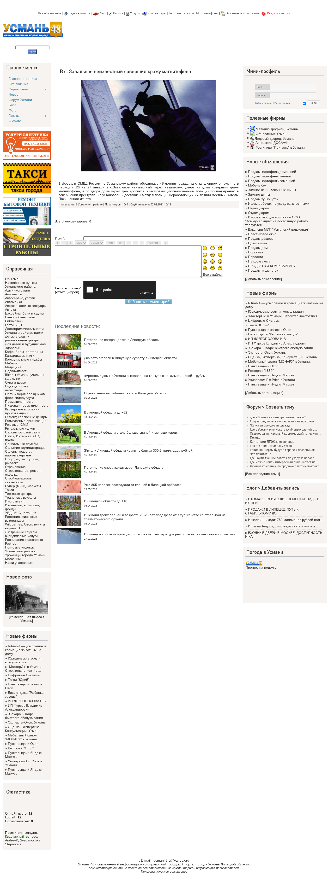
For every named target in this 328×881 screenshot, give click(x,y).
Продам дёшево (260, 238)
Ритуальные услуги (20, 428)
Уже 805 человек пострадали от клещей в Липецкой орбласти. (133, 485)
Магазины (13, 559)
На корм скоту (259, 261)
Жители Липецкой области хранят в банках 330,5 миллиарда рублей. (138, 450)
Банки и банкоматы (20, 317)
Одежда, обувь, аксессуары (17, 388)
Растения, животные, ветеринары (21, 518)
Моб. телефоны (207, 13)
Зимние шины (259, 194)
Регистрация (282, 103)
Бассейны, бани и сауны (24, 313)
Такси (9, 490)
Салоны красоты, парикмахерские (18, 453)
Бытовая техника (181, 13)
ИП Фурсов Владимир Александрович (23, 707)
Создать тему (280, 406)
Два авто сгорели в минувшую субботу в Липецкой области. (131, 358)
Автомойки (13, 302)
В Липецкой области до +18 (105, 501)
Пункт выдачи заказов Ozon (269, 330)
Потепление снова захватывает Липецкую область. (124, 467)
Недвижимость (79, 13)
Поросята (255, 252)
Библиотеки (14, 321)
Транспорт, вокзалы (20, 497)
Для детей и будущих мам (25, 344)
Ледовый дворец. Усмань (274, 138)
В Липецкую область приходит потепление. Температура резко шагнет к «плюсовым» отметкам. (160, 534)
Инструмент (14, 501)
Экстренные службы (21, 532)
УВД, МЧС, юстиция (20, 513)
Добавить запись (280, 487)
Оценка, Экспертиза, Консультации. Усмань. (23, 729)
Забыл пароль (263, 103)
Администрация (17, 290)
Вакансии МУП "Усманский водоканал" (278, 229)
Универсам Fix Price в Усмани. (272, 380)
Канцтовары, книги (19, 355)
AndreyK (11, 840)
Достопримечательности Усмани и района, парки (24, 330)
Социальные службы (21, 444)
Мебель (11, 363)
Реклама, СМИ (16, 424)
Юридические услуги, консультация (23, 660)
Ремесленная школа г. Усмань (27, 619)
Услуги (135, 13)
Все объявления (49, 13)
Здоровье (12, 348)
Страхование (15, 467)
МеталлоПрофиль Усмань (277, 129)
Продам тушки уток (263, 199)
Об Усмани (13, 279)
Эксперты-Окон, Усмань (27, 722)
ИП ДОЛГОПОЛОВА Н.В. (27, 701)
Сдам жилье (257, 243)
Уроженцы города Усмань (25, 555)
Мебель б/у (257, 185)
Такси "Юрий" (18, 680)
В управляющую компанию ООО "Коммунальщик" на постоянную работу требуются (276, 221)
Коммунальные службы (23, 359)
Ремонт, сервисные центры (26, 417)
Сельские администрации (25, 447)
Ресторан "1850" (21, 748)
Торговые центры (18, 494)
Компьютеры (157, 13)
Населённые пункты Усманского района (21, 284)
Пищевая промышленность (26, 405)
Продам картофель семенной (271, 181)
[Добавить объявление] (263, 279)
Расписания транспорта (24, 540)
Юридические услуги (21, 536)
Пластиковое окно (262, 234)
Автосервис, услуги (20, 298)
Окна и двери (15, 382)
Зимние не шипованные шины (272, 190)
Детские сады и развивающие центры (22, 338)
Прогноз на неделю (261, 567)
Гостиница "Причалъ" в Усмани (280, 147)
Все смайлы (212, 274)
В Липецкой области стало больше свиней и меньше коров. (131, 432)
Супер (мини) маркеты (23, 486)
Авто (102, 13)
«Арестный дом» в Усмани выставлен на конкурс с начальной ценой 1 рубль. (145, 376)
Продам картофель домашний (272, 172)
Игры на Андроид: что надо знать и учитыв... (283, 526)
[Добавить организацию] (264, 393)
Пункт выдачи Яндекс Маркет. (271, 375)
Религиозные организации (25, 421)
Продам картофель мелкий (269, 176)
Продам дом (258, 248)
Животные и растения (243, 13)
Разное (10, 543)
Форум (253, 406)
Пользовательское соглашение (164, 871)
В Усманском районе (89, 204)
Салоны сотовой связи (23, 432)
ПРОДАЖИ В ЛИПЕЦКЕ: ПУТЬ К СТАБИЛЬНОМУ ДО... (271, 511)
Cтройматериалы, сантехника (19, 480)
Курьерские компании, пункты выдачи (22, 411)
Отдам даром (258, 208)
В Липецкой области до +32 (105, 412)
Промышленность (19, 401)
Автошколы (14, 294)
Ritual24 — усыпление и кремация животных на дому (25, 650)
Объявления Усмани (272, 134)
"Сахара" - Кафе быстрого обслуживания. (24, 716)
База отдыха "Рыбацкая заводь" (273, 334)
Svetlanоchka (30, 840)
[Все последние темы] (262, 474)
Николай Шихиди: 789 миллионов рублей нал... (285, 520)
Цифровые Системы (24, 675)
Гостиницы (13, 325)
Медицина (13, 367)
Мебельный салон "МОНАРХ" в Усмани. (21, 737)
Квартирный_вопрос (21, 836)
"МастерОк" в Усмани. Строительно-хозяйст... (24, 668)
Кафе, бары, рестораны (24, 352)
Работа (118, 13)
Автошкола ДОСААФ (271, 143)
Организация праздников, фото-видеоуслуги (25, 396)
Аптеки (10, 309)
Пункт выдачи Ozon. (23, 744)
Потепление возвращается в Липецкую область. (122, 340)
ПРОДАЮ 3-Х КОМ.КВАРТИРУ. (272, 266)
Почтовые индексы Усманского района (20, 549)
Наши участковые (19, 563)
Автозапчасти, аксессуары (25, 306)
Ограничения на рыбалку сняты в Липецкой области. (125, 393)
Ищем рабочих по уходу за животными (278, 203)
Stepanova (13, 844)
